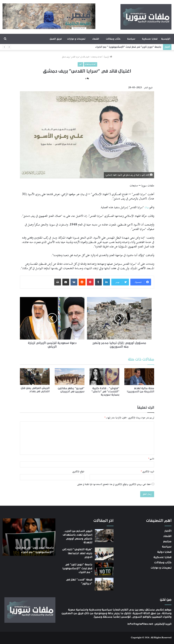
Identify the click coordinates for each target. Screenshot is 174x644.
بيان (147, 207)
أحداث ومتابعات (96, 57)
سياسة (131, 39)
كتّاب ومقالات (113, 39)
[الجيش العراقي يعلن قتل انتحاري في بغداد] (35, 376)
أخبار (80, 64)
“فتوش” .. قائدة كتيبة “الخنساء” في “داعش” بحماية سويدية (105, 391)
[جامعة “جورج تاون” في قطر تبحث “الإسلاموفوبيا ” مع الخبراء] (104, 569)
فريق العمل (56, 39)
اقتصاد (95, 39)
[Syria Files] (145, 17)
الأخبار (167, 531)
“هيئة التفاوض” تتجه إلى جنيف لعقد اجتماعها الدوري (77, 553)
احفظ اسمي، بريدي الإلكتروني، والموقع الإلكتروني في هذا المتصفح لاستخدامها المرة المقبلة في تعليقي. (114, 484)
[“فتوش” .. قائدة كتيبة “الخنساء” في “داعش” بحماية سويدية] (104, 376)
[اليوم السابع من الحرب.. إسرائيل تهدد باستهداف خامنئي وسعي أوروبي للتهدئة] (104, 535)
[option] (28, 537)
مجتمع (167, 541)
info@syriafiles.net (140, 624)
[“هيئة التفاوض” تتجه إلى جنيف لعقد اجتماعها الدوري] (104, 553)
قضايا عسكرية (149, 39)
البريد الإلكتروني (147, 472)
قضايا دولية (164, 552)
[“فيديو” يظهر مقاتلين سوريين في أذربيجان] (69, 376)
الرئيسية (165, 39)
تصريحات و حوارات (76, 39)
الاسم (151, 459)
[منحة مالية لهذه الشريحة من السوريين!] (139, 376)
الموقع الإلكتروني (78, 472)
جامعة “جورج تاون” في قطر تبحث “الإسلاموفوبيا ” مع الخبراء (77, 568)
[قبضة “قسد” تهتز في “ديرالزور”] (104, 584)
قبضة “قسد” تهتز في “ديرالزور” (145, 47)
